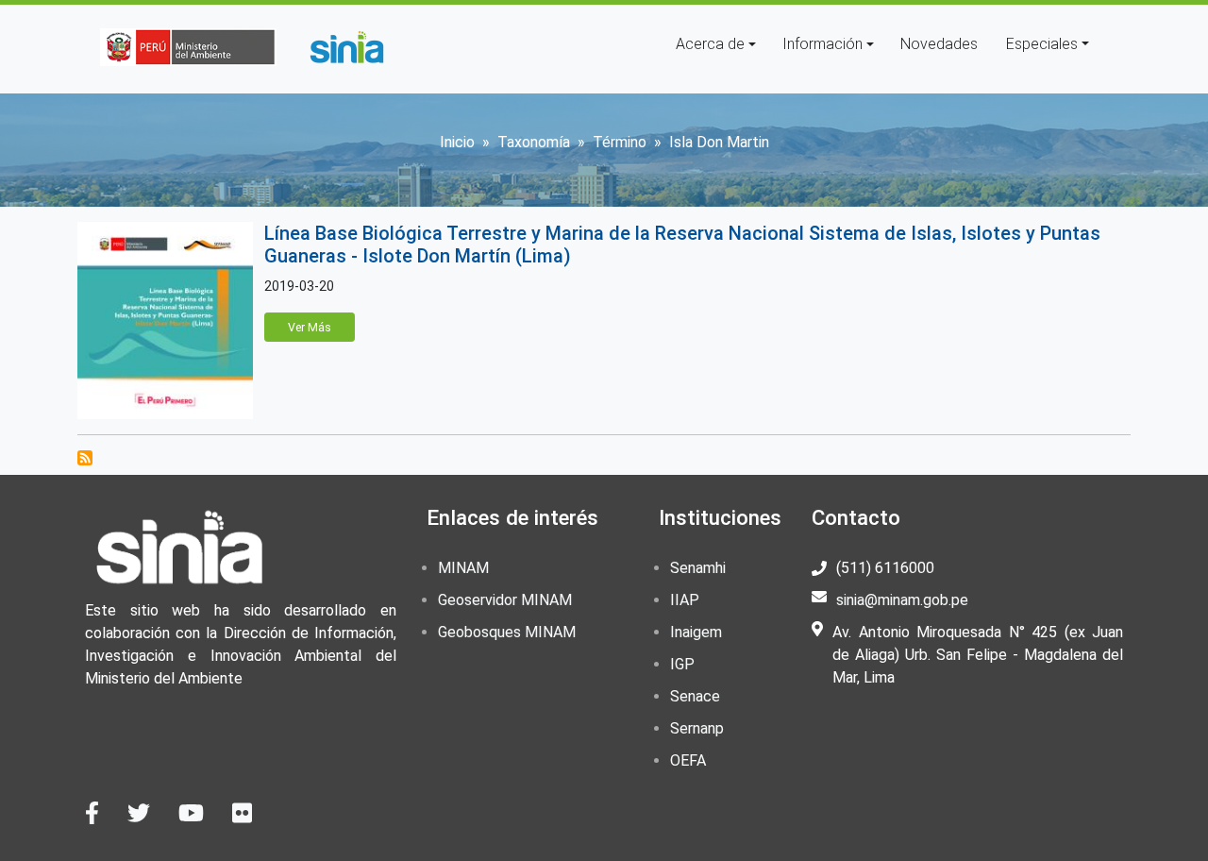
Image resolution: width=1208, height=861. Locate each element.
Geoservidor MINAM (505, 600)
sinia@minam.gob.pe (902, 600)
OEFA (688, 760)
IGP (682, 664)
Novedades (939, 44)
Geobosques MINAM (507, 632)
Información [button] (822, 44)
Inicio (457, 142)
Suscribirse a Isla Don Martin (84, 457)
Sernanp (697, 728)
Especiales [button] (1042, 44)
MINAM (463, 568)
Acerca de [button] (710, 44)
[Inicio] (346, 47)
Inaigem (696, 632)
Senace (695, 696)
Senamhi (698, 568)
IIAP (684, 600)
